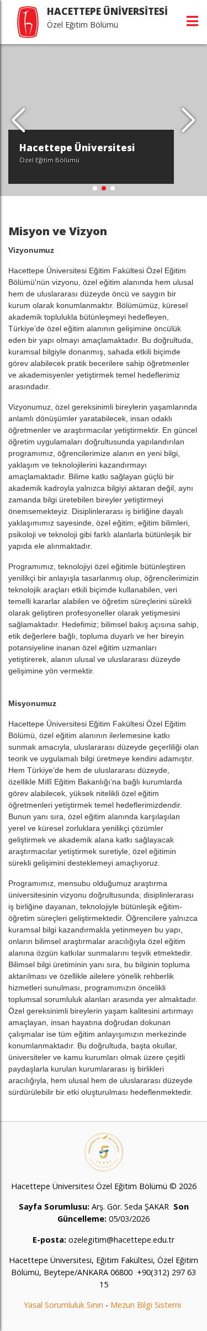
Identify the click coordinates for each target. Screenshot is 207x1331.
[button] (188, 120)
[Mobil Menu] (192, 21)
